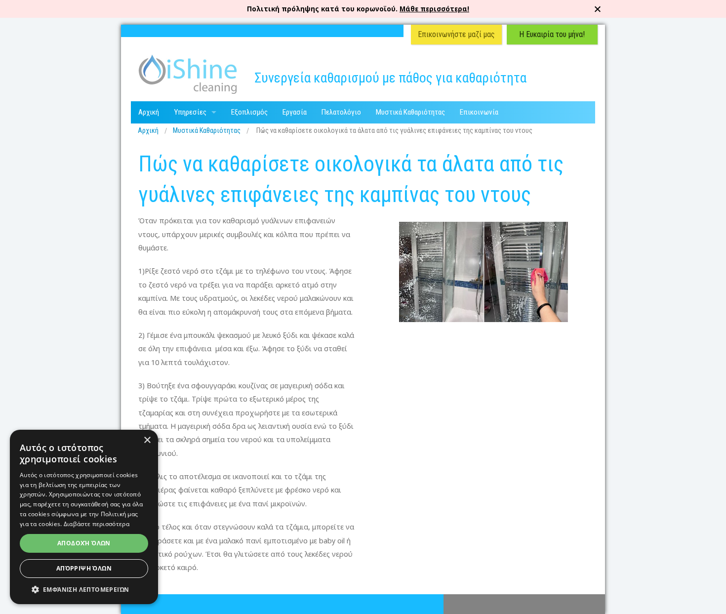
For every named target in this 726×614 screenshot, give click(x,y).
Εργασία (294, 112)
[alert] (84, 517)
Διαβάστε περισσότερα (96, 524)
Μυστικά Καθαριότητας (410, 112)
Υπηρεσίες (190, 112)
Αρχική (148, 112)
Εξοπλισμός (249, 112)
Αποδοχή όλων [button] (84, 543)
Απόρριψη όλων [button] (84, 568)
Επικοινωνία (479, 112)
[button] (598, 9)
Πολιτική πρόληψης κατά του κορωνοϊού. (358, 8)
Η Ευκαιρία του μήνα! (552, 34)
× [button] (147, 440)
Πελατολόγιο (341, 112)
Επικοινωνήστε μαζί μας (456, 34)
